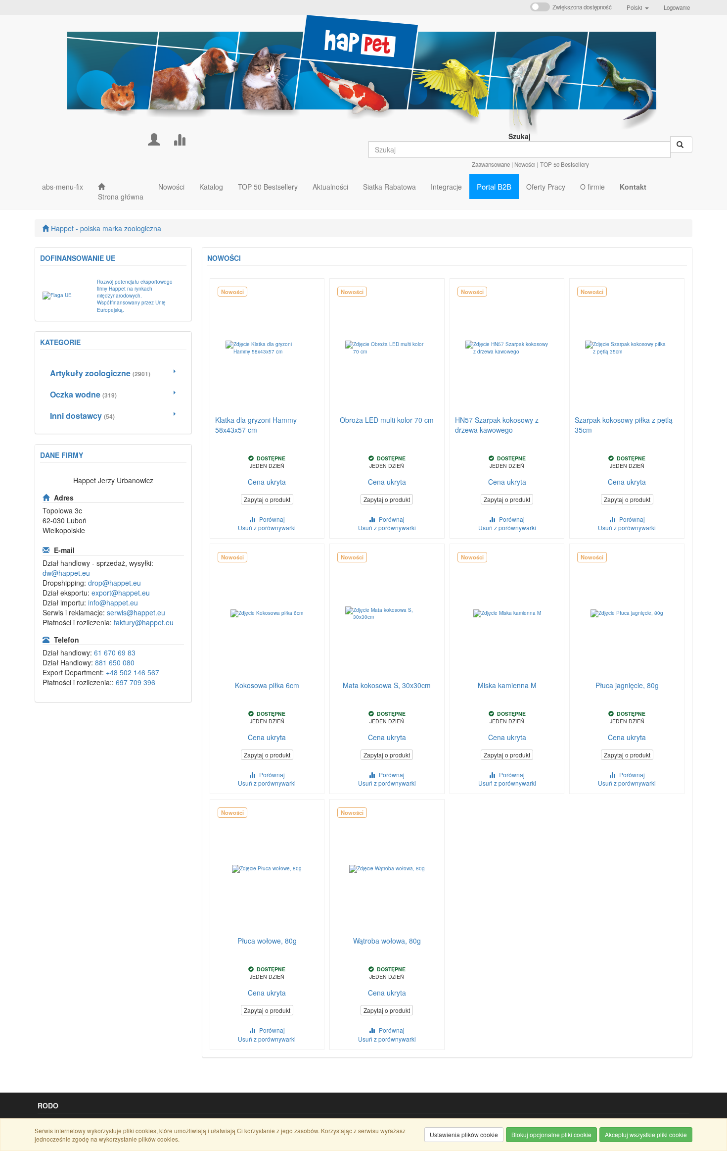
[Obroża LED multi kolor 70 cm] (387, 348)
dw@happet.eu (66, 573)
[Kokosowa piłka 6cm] (267, 613)
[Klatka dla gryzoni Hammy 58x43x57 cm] (267, 348)
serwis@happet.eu (136, 612)
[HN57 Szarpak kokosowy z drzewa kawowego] (507, 348)
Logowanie (677, 7)
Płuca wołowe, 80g (267, 941)
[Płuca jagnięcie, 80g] (627, 613)
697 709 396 (135, 682)
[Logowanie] (154, 138)
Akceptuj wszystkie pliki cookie (646, 1134)
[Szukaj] (681, 144)
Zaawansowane (491, 164)
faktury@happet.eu (144, 622)
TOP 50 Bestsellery (564, 164)
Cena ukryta (267, 482)
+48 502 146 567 (132, 672)
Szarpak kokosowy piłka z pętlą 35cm (624, 425)
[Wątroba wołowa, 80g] (387, 868)
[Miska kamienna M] (507, 613)
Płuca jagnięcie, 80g (627, 685)
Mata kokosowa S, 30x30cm (387, 685)
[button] (637, 7)
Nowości (525, 164)
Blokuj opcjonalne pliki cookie (551, 1134)
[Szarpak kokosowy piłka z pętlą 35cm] (627, 348)
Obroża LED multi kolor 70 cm (387, 420)
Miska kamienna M (507, 685)
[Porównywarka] (179, 138)
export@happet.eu (120, 593)
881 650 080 (115, 662)
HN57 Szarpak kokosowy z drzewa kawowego (497, 425)
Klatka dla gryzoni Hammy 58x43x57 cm (256, 425)
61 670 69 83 (115, 652)
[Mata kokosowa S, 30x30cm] (387, 613)
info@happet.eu (113, 602)
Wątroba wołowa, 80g (387, 941)
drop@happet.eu (114, 583)
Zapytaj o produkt (267, 499)
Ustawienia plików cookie (464, 1134)
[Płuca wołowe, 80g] (267, 868)
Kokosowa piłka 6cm (267, 685)
